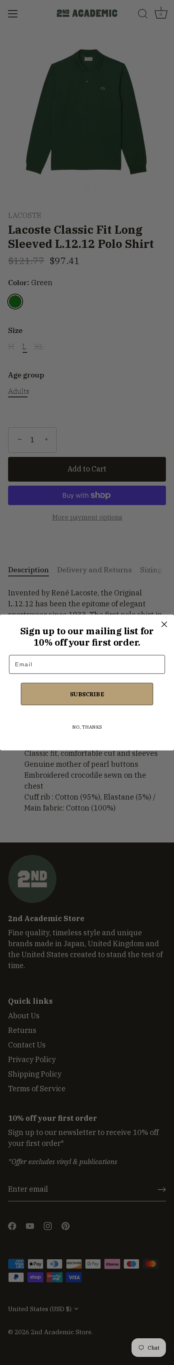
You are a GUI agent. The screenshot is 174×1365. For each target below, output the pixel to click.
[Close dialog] (164, 624)
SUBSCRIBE (87, 693)
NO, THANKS (87, 727)
